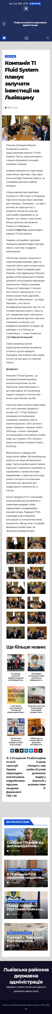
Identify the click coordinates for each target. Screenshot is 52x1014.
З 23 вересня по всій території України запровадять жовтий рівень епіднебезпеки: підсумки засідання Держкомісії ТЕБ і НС (16, 777)
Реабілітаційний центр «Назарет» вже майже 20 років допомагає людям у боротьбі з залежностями (36, 771)
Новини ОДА (10, 56)
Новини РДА (12, 838)
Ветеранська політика (17, 901)
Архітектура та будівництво (19, 869)
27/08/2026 (15, 851)
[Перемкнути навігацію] (26, 38)
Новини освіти (13, 933)
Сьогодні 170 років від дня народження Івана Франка (25, 845)
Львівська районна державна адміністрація (30, 24)
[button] (48, 38)
